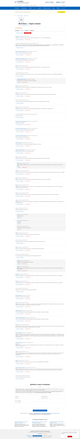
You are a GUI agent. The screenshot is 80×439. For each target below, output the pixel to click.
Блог (35, 8)
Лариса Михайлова (19, 332)
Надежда (17, 170)
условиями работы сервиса (36, 413)
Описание (17, 30)
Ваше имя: (17, 396)
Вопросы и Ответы (46, 8)
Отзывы (58, 8)
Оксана (17, 302)
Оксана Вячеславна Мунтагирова (21, 121)
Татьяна (17, 200)
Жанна (18, 163)
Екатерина (17, 36)
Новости (30, 8)
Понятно (70, 436)
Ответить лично (28, 39)
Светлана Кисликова (19, 342)
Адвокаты (39, 8)
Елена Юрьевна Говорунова (20, 367)
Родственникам (24, 8)
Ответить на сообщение (19, 39)
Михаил (17, 324)
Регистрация (27, 5)
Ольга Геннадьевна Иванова (20, 149)
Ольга (16, 156)
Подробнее (63, 433)
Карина (17, 247)
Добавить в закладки (33, 5)
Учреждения (17, 8)
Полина (17, 360)
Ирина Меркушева (18, 295)
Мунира (17, 85)
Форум (53, 8)
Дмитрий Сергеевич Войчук (21, 79)
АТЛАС (23, 2)
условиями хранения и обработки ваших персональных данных (50, 413)
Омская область (26, 15)
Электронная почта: (44, 396)
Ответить (19, 82)
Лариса (17, 351)
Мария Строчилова (19, 142)
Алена (17, 177)
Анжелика (17, 281)
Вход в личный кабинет (19, 5)
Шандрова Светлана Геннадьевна (21, 51)
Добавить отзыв (26, 25)
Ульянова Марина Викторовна (20, 317)
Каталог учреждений (19, 15)
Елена (17, 65)
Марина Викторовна (19, 310)
